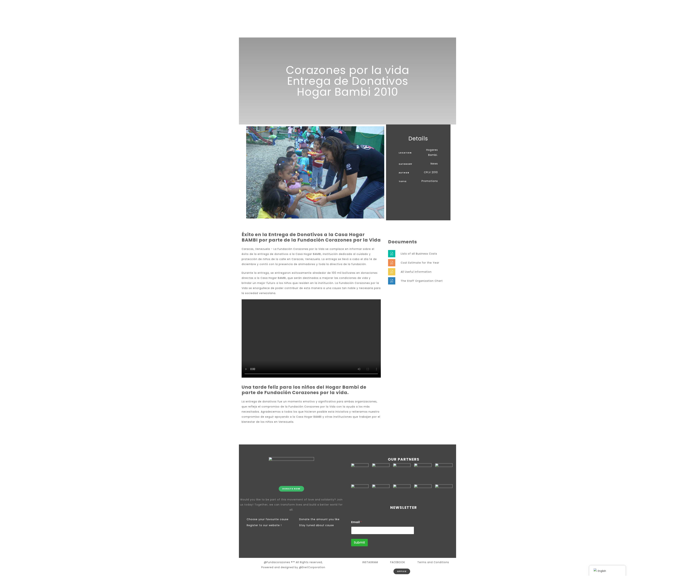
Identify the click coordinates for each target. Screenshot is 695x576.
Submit (359, 542)
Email (356, 522)
